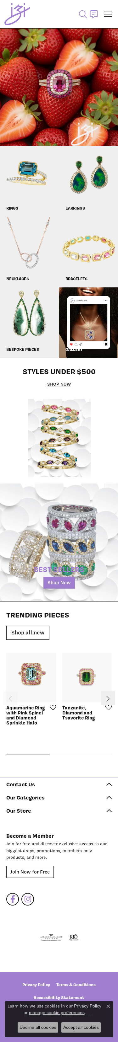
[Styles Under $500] (59, 438)
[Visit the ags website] (51, 937)
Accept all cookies (81, 1027)
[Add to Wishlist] (51, 707)
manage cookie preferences (57, 1012)
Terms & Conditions (76, 984)
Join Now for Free (30, 872)
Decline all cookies (38, 1027)
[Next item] (111, 87)
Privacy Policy (36, 984)
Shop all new (27, 632)
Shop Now (59, 384)
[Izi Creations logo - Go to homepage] (17, 14)
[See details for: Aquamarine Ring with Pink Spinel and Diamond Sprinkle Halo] (31, 677)
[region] (59, 87)
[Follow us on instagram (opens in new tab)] (27, 899)
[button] (83, 14)
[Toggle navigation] (108, 14)
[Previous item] (7, 87)
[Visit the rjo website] (73, 937)
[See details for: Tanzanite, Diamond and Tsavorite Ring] (87, 677)
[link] (94, 14)
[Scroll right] (108, 698)
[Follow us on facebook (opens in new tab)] (12, 899)
